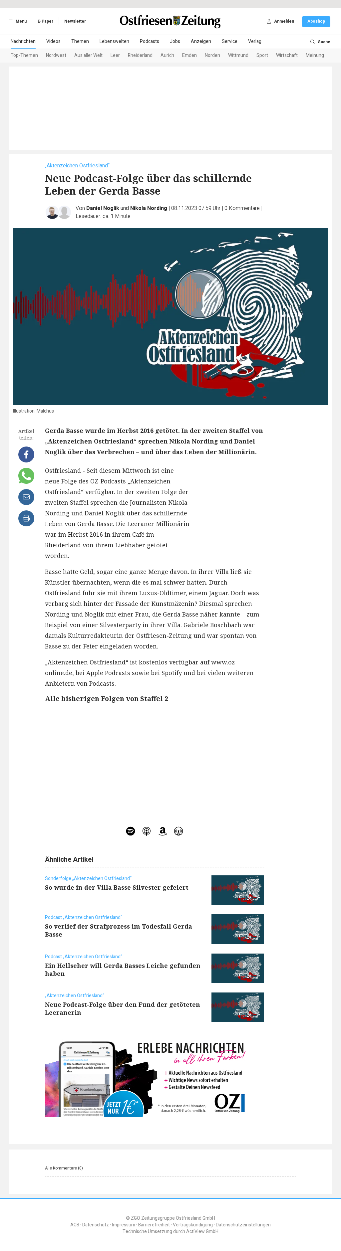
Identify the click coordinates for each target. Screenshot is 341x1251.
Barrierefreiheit (154, 1224)
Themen (80, 41)
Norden (212, 55)
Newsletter (75, 21)
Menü (21, 21)
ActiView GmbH (202, 1231)
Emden (189, 55)
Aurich (167, 55)
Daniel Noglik (102, 208)
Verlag (254, 41)
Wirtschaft (287, 55)
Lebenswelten (114, 41)
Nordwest (56, 55)
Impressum (123, 1224)
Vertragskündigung (193, 1224)
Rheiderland (140, 55)
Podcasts (149, 41)
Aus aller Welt (88, 55)
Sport (262, 55)
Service (229, 41)
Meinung (315, 55)
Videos (53, 41)
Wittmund (238, 55)
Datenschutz (95, 1224)
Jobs (175, 41)
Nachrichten (23, 41)
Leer (115, 55)
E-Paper (45, 21)
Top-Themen (24, 55)
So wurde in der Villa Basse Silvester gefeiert (116, 887)
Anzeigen (201, 41)
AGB (74, 1224)
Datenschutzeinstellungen (243, 1224)
